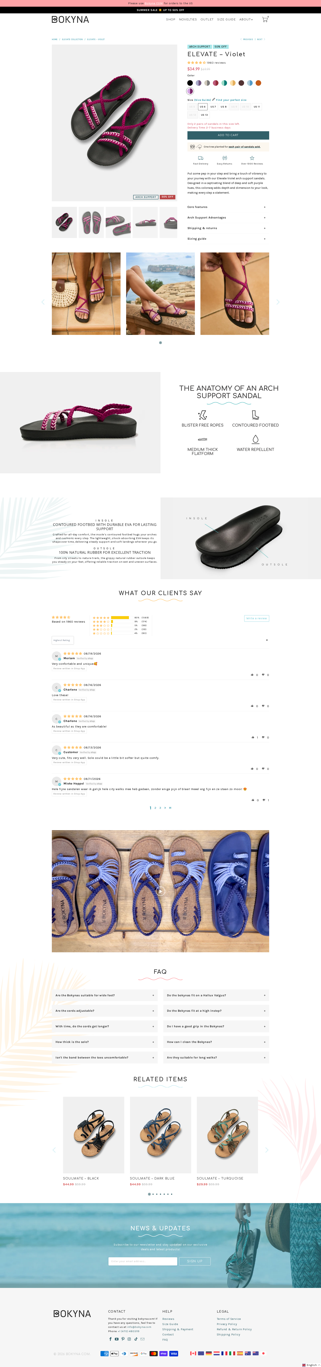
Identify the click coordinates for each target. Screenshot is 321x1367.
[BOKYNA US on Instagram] (129, 1339)
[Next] (277, 302)
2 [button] (155, 808)
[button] (196, 62)
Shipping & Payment (177, 1329)
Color (191, 75)
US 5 (192, 106)
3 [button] (160, 808)
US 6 (203, 106)
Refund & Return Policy (234, 1329)
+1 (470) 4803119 (129, 1331)
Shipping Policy (228, 1334)
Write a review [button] (256, 618)
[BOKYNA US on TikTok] (136, 1339)
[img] (73, 653)
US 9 (234, 106)
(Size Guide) (202, 100)
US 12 (192, 114)
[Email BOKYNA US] (142, 1339)
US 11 (257, 106)
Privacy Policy (227, 1324)
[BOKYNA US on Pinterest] (123, 1339)
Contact (168, 1334)
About (245, 19)
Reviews (168, 1319)
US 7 (213, 106)
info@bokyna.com (139, 1327)
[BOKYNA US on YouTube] (116, 1339)
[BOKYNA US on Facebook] (110, 1339)
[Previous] (43, 302)
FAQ (165, 1339)
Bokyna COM (154, 3)
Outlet (207, 19)
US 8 (223, 106)
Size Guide (226, 19)
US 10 (245, 106)
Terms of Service (229, 1319)
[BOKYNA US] (70, 19)
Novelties (188, 19)
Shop (170, 19)
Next (260, 39)
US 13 (204, 114)
